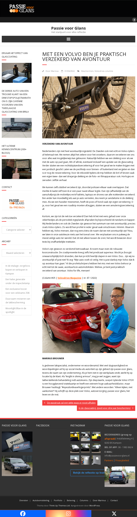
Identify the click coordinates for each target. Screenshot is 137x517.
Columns (84, 500)
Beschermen (87, 71)
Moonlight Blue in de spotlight (16, 310)
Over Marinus (99, 500)
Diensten (23, 500)
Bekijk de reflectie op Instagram (92, 472)
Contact (114, 500)
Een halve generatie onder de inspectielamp (18, 281)
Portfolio (58, 500)
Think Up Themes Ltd (59, 505)
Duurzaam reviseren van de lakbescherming (18, 300)
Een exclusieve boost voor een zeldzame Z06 (17, 290)
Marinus (55, 71)
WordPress (94, 505)
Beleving (71, 500)
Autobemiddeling (41, 500)
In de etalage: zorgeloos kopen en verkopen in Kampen (18, 269)
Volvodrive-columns (104, 71)
